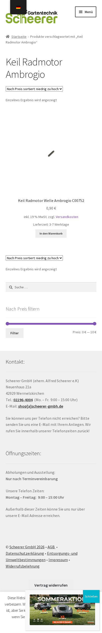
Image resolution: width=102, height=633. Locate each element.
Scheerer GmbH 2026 (27, 546)
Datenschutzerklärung (25, 553)
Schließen (91, 596)
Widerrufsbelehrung (23, 566)
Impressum (58, 559)
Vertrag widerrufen (51, 585)
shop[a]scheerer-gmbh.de (40, 406)
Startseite (18, 36)
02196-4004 (23, 399)
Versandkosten (67, 217)
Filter (14, 333)
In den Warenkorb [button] (51, 233)
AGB (51, 546)
